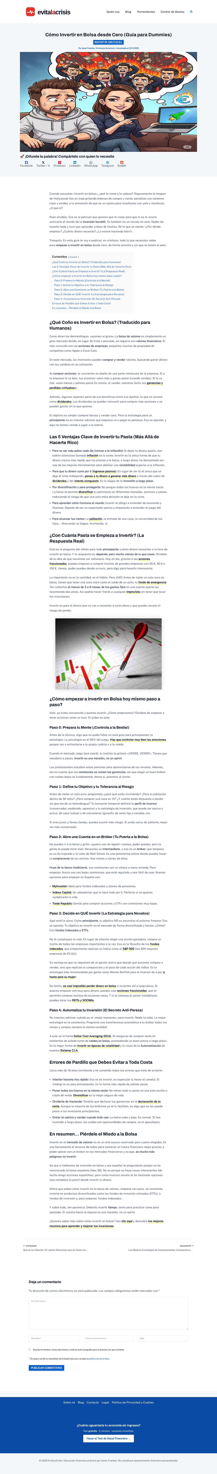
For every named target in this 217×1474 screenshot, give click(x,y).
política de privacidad (99, 1359)
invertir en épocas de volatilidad (98, 1045)
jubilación (95, 518)
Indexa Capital (61, 892)
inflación (92, 455)
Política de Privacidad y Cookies (133, 1402)
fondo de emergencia (152, 582)
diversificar (86, 491)
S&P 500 (128, 948)
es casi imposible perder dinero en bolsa (89, 986)
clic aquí (126, 1221)
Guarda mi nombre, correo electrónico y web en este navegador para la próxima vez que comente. (78, 1349)
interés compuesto (86, 481)
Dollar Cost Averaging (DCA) (92, 1036)
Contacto (93, 1402)
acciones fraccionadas (132, 990)
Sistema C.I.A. (69, 1050)
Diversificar (80, 1095)
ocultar (73, 257)
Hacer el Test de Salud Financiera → (109, 1438)
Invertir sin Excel (108, 42)
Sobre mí (69, 1402)
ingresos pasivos (104, 471)
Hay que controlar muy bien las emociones (138, 739)
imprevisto (133, 591)
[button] (191, 12)
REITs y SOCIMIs (83, 1000)
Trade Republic (62, 903)
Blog (81, 1402)
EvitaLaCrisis (55, 1460)
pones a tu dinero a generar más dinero (110, 476)
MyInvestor (59, 886)
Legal (105, 1402)
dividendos (64, 401)
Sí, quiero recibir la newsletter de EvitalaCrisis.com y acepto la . (70, 1359)
